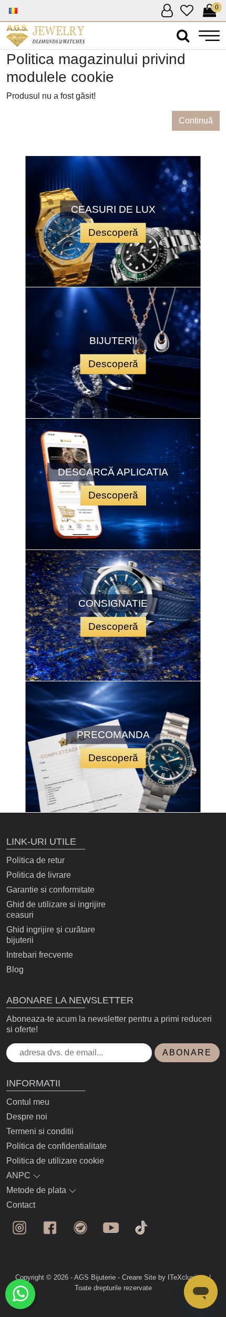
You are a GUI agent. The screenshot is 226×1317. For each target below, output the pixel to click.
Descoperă (113, 232)
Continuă (196, 120)
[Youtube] (111, 1228)
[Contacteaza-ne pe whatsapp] (20, 1294)
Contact (20, 1204)
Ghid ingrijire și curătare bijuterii (50, 935)
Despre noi (26, 1116)
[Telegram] (80, 1228)
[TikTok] (141, 1228)
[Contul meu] (166, 11)
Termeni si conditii (40, 1131)
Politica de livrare (38, 874)
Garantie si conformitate (50, 889)
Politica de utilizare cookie (55, 1160)
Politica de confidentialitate (56, 1146)
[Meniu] (209, 35)
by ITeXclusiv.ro (182, 1277)
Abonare (187, 1052)
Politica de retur (35, 860)
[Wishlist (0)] (186, 11)
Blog (15, 969)
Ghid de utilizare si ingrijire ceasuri (56, 909)
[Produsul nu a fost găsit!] (45, 36)
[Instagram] (19, 1228)
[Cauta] (183, 36)
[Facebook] (50, 1228)
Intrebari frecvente (39, 954)
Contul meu (27, 1101)
